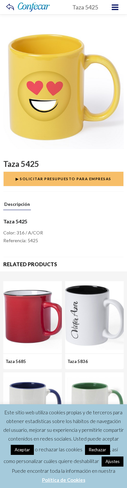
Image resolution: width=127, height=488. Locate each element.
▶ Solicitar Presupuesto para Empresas (63, 179)
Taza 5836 (77, 361)
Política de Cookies (63, 480)
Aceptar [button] (22, 449)
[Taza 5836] (94, 285)
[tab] (17, 206)
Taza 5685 (16, 361)
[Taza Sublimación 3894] (32, 376)
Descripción (17, 204)
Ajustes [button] (113, 461)
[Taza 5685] (32, 285)
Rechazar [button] (97, 449)
